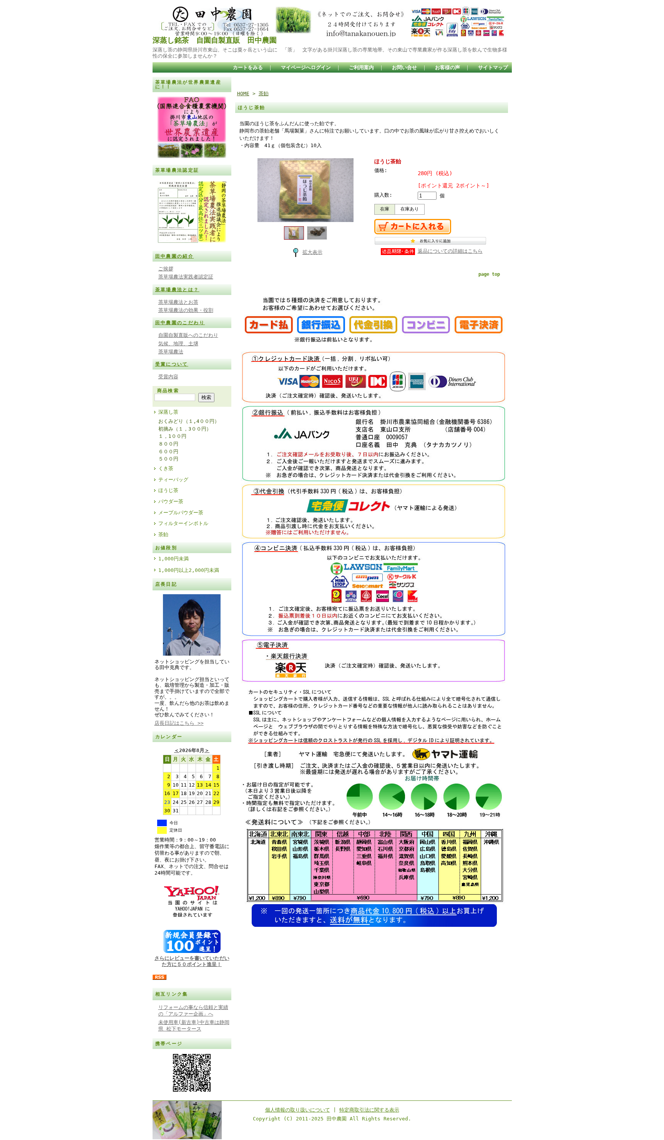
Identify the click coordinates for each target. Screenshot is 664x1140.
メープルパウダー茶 (180, 512)
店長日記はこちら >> (179, 723)
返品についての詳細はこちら (450, 251)
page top (489, 274)
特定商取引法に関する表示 (369, 1110)
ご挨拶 (165, 269)
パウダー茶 (170, 501)
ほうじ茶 (168, 490)
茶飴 (163, 534)
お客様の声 (447, 67)
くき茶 (165, 468)
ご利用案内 (361, 67)
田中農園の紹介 (174, 256)
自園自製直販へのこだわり (188, 335)
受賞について (171, 364)
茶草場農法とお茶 (178, 302)
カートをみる (248, 67)
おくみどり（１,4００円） (188, 421)
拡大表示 (312, 252)
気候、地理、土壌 (178, 343)
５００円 (168, 459)
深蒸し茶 (168, 412)
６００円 (168, 451)
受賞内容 (168, 376)
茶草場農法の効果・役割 (185, 310)
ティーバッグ (173, 479)
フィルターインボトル (183, 523)
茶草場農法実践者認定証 (185, 277)
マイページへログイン (306, 67)
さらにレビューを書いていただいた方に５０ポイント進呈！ (191, 961)
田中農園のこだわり (180, 322)
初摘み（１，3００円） (184, 429)
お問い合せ (404, 67)
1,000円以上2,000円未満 (188, 570)
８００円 (168, 444)
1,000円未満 (173, 559)
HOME (243, 93)
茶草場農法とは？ (177, 289)
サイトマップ (493, 67)
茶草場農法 (170, 352)
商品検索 (168, 390)
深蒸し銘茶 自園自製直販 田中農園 (215, 40)
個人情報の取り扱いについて (297, 1110)
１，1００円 (172, 436)
